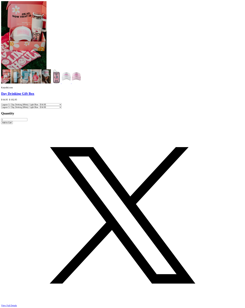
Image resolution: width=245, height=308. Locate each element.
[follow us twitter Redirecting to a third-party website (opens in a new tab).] (122, 303)
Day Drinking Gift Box (17, 93)
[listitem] (6, 83)
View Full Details (9, 305)
